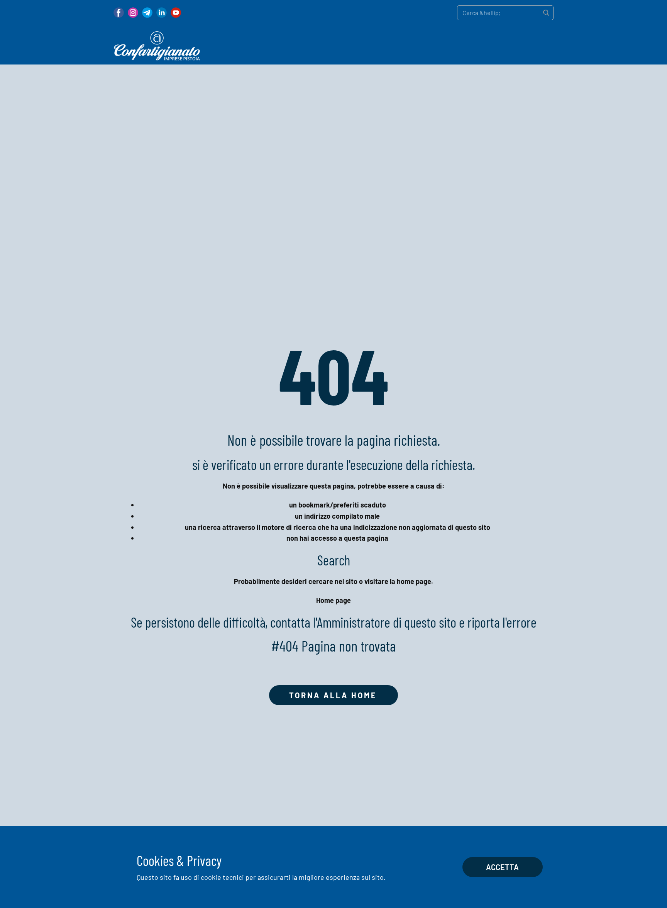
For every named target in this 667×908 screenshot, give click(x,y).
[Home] (156, 46)
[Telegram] (147, 12)
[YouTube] (176, 12)
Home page (333, 600)
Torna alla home (333, 695)
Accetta (502, 867)
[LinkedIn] (161, 12)
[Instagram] (133, 12)
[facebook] (118, 12)
